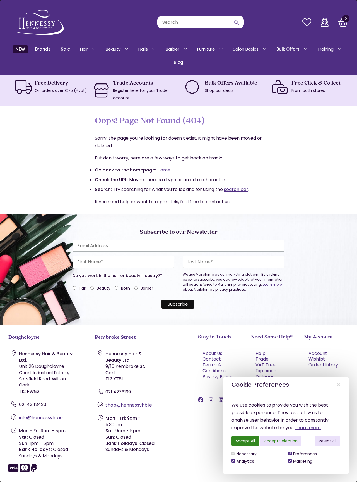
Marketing (302, 461)
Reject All (327, 441)
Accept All (245, 441)
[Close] (338, 384)
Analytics (245, 461)
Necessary (247, 454)
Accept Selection (281, 441)
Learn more (308, 427)
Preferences (305, 454)
